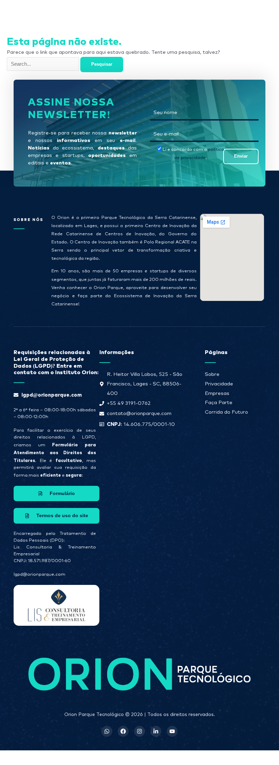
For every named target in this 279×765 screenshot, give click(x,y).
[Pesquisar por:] (43, 64)
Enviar (241, 156)
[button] (172, 13)
